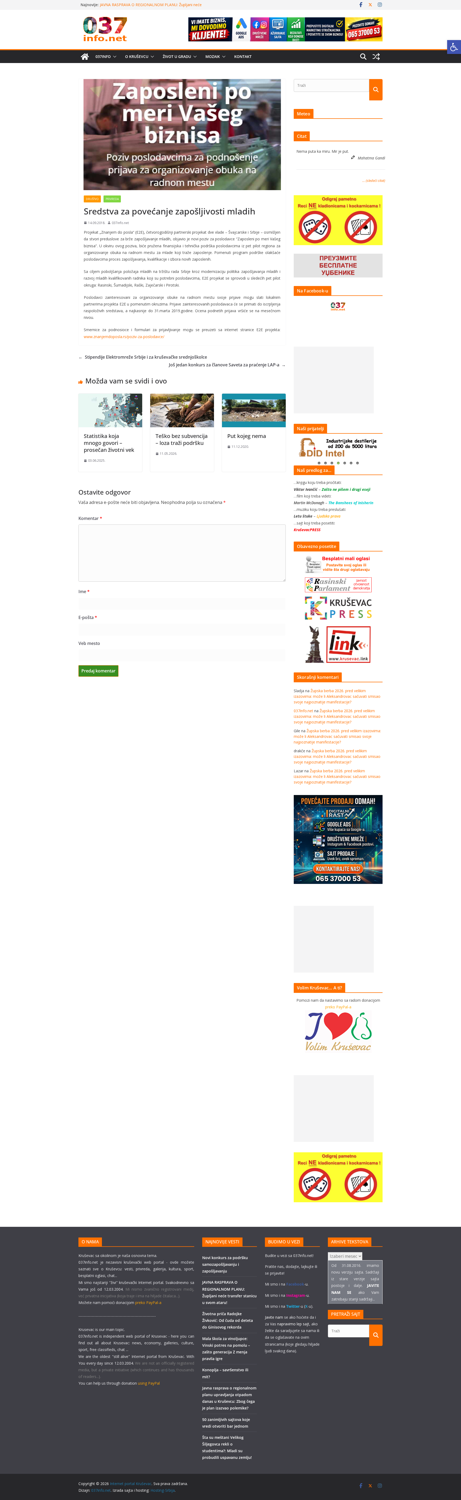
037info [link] (103, 56)
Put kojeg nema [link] (246, 436)
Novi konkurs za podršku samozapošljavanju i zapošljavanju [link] (152, 4)
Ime (84, 591)
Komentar (90, 518)
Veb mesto (89, 643)
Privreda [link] (112, 199)
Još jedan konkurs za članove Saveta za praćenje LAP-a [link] (227, 365)
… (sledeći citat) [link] (373, 180)
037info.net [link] (120, 223)
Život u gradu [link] (177, 56)
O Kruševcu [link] (136, 56)
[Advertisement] (334, 380)
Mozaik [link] (212, 56)
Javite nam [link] (274, 1317)
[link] (454, 47)
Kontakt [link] (243, 56)
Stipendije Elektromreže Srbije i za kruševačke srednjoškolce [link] (142, 357)
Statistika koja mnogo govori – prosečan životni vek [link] (109, 442)
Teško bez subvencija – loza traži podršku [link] (182, 439)
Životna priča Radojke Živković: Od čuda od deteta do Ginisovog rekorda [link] (227, 1320)
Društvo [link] (92, 199)
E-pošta (87, 617)
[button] (114, 56)
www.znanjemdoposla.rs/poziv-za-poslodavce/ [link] (124, 336)
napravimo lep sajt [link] (293, 1323)
